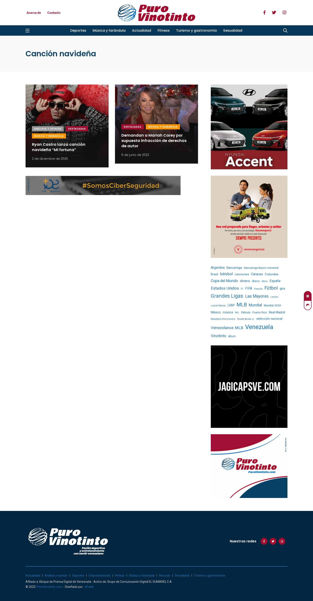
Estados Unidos (225, 288)
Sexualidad (232, 30)
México (216, 312)
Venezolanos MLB (227, 327)
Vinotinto (218, 336)
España (275, 281)
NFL (237, 312)
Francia (258, 288)
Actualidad (141, 30)
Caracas (257, 274)
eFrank (89, 586)
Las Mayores (256, 296)
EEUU (265, 281)
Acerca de (34, 12)
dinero (245, 281)
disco (256, 281)
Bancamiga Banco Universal (261, 267)
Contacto (53, 12)
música (228, 312)
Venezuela (259, 327)
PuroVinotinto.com (49, 586)
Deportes (78, 30)
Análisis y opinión (47, 128)
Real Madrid (277, 312)
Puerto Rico (259, 312)
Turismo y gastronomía (196, 30)
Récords (164, 575)
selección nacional (269, 319)
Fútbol (271, 288)
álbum (232, 336)
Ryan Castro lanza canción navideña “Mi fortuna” (58, 147)
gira (282, 288)
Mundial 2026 (272, 305)
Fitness (164, 30)
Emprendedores (100, 575)
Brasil (214, 274)
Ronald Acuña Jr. (245, 319)
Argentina (218, 268)
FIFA (248, 288)
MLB (242, 305)
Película (245, 312)
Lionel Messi (218, 305)
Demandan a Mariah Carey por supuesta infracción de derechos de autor (154, 140)
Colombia (271, 274)
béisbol (226, 274)
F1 (242, 288)
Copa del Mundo (224, 281)
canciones (242, 274)
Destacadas (77, 128)
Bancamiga (234, 268)
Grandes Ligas (227, 296)
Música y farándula (109, 30)
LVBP (231, 305)
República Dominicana (223, 319)
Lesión (274, 297)
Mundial (255, 305)
